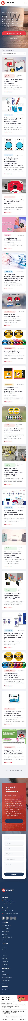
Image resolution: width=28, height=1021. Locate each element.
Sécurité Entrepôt (7, 937)
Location (4, 947)
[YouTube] (11, 918)
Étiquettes (5, 940)
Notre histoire (6, 990)
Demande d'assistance (14, 826)
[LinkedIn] (3, 918)
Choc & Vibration (6, 925)
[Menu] (25, 3)
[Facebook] (14, 918)
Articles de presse (13, 33)
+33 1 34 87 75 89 (8, 910)
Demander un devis (14, 821)
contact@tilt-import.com (11, 913)
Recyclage (5, 958)
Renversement (6, 928)
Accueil (4, 12)
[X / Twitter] (7, 918)
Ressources (11, 12)
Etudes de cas (14, 38)
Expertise (4, 955)
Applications (5, 974)
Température (5, 931)
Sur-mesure (5, 961)
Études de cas (6, 980)
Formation (5, 952)
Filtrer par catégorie (8, 50)
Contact (4, 992)
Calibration (5, 949)
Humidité (4, 934)
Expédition (5, 964)
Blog (3, 971)
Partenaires (5, 983)
